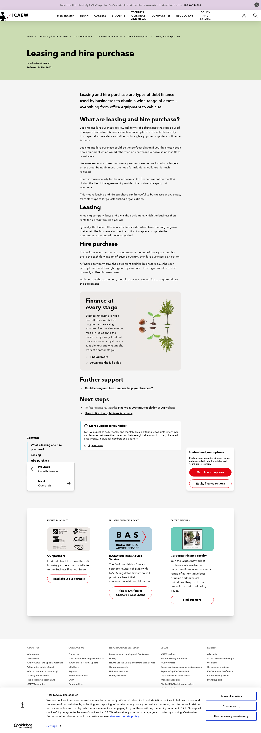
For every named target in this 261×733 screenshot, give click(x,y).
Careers (100, 15)
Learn (84, 15)
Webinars (212, 662)
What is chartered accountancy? (42, 671)
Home (30, 36)
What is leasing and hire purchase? (46, 447)
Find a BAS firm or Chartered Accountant (130, 593)
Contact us (74, 654)
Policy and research (206, 16)
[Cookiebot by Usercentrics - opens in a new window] (23, 726)
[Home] (14, 15)
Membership (65, 15)
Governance (33, 658)
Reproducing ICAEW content (175, 671)
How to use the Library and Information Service (132, 662)
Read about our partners (69, 578)
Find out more (192, 5)
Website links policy (170, 679)
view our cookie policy (124, 716)
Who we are (33, 654)
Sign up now (95, 445)
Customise (229, 706)
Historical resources (118, 671)
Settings (52, 725)
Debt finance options (138, 36)
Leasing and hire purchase (167, 36)
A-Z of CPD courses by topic (220, 658)
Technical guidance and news (138, 16)
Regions (73, 671)
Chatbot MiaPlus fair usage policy (177, 684)
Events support (214, 679)
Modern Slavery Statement (174, 658)
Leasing (36, 455)
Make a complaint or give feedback (86, 658)
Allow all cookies (231, 696)
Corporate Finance (83, 36)
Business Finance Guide (110, 36)
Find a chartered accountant (41, 679)
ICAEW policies (168, 654)
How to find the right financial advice (108, 413)
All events (212, 654)
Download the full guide (105, 362)
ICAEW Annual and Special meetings (45, 662)
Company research (118, 667)
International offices (78, 675)
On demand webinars (218, 667)
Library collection (117, 675)
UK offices (73, 667)
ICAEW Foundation (36, 684)
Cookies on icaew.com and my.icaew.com (181, 667)
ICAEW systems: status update (83, 662)
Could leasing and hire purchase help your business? (119, 388)
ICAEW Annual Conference (220, 671)
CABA (71, 679)
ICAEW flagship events (218, 675)
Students (119, 15)
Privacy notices (168, 662)
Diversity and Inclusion (38, 675)
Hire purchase (40, 460)
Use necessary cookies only (231, 716)
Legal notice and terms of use (175, 675)
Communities (161, 15)
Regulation (184, 15)
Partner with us (76, 684)
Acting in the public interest (40, 667)
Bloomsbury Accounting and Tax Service (129, 654)
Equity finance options (210, 483)
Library (112, 658)
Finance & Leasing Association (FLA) (141, 407)
